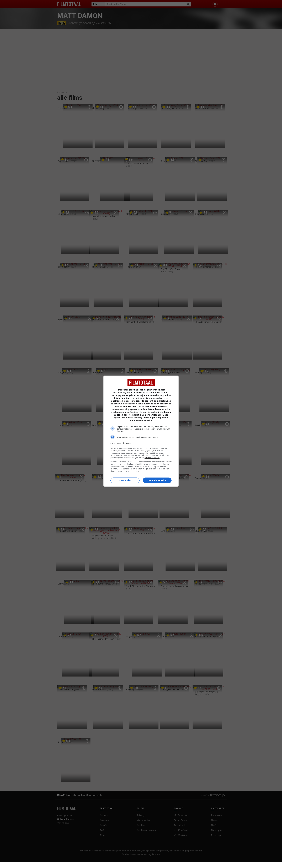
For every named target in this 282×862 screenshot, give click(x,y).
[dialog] (141, 431)
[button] (141, 443)
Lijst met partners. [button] (152, 457)
